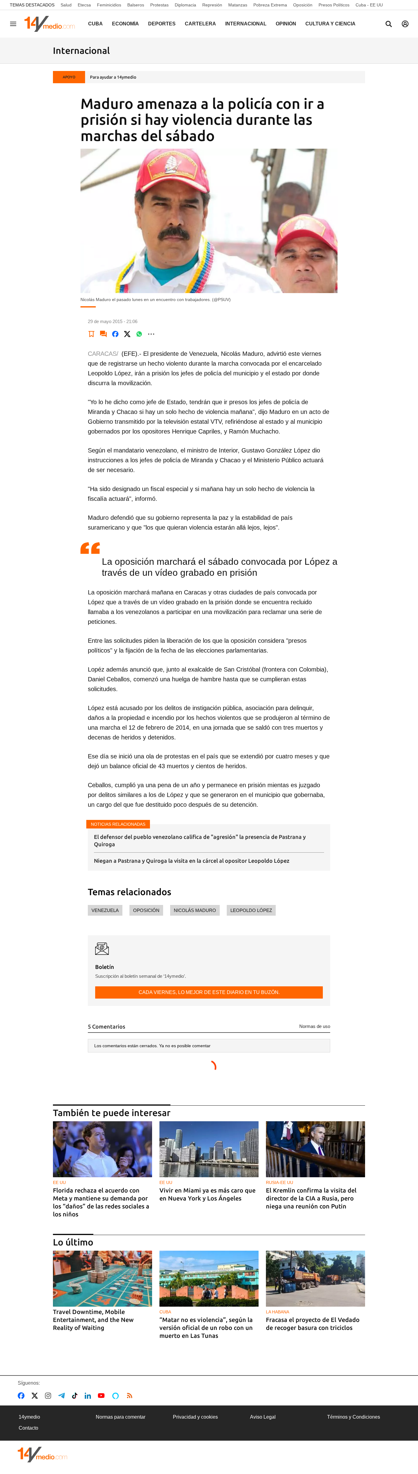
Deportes (162, 23)
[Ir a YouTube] (102, 1395)
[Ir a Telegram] (62, 1395)
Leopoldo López (251, 910)
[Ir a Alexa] (116, 1395)
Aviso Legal (263, 1417)
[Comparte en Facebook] (115, 334)
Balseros (135, 4)
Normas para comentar (120, 1417)
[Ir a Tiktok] (76, 1395)
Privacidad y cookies (195, 1417)
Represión (212, 4)
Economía (125, 23)
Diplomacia (185, 4)
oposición (146, 910)
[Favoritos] (91, 334)
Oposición (302, 4)
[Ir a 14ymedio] (51, 24)
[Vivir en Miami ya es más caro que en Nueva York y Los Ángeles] (209, 1149)
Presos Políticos (334, 4)
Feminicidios (109, 4)
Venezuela (105, 910)
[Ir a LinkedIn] (89, 1395)
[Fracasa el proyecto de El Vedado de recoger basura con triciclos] (315, 1279)
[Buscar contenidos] (388, 24)
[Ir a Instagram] (49, 1395)
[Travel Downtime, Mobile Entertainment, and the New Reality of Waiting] (102, 1279)
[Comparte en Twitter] (127, 334)
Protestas (159, 4)
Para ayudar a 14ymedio (113, 77)
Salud (66, 4)
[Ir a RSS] (131, 1395)
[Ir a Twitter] (36, 1395)
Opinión (286, 23)
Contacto (28, 1428)
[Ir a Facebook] (22, 1395)
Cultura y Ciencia (330, 23)
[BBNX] (42, 1454)
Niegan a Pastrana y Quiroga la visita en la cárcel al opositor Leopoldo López (191, 861)
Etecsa (84, 4)
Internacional (246, 23)
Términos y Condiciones (353, 1417)
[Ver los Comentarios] (103, 334)
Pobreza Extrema (270, 4)
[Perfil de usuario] (405, 24)
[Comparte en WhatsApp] (139, 334)
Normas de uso (314, 1026)
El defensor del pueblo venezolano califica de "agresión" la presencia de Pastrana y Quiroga (200, 840)
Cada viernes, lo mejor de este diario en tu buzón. (209, 992)
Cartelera (200, 23)
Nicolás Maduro (195, 910)
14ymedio (29, 1417)
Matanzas (237, 4)
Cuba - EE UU (369, 4)
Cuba (95, 23)
